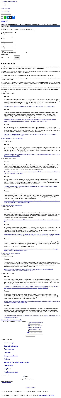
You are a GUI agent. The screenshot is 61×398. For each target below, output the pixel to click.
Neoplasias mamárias (11, 372)
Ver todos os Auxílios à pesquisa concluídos (12, 138)
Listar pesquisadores (6, 382)
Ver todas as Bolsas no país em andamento (11, 205)
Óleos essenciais (9, 349)
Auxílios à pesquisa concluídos (36, 322)
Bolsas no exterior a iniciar (35, 329)
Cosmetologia (8, 365)
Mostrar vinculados (30, 336)
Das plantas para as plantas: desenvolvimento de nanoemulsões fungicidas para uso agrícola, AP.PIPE (29, 106)
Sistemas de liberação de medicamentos (16, 362)
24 (28, 322)
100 (28, 332)
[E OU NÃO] (3, 33)
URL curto (3, 1)
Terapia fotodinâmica (11, 346)
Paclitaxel (7, 359)
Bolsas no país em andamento (35, 325)
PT (4, 4)
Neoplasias (7, 369)
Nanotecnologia (9, 343)
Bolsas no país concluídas (35, 327)
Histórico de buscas (12, 1)
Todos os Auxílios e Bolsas (35, 332)
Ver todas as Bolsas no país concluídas (10, 253)
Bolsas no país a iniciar (34, 324)
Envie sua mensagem (6, 14)
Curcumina (7, 352)
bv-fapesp (3, 24)
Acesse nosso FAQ (5, 8)
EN (5, 5)
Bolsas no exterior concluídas (35, 331)
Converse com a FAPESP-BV (46, 395)
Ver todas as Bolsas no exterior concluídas (11, 320)
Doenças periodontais (11, 356)
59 (28, 327)
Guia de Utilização (5, 11)
